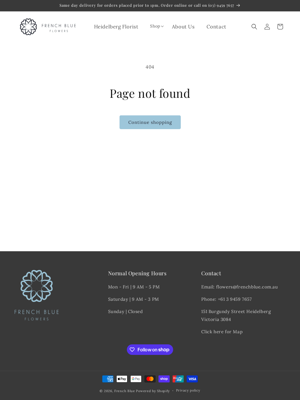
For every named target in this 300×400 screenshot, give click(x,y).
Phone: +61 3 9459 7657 (226, 299)
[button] (155, 26)
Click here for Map (222, 331)
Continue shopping (150, 122)
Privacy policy (188, 390)
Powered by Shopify (153, 391)
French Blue (124, 391)
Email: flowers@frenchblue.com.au (239, 287)
